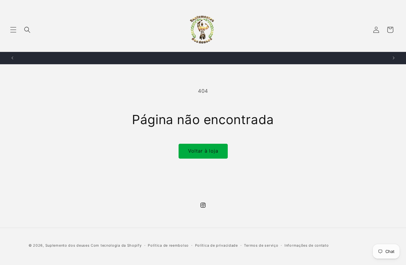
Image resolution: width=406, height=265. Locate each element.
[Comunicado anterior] (12, 58)
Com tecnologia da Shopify (116, 245)
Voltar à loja (203, 151)
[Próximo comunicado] (394, 58)
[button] (13, 30)
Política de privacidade (216, 245)
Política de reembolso (168, 245)
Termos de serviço (261, 245)
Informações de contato (307, 245)
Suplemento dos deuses (67, 245)
